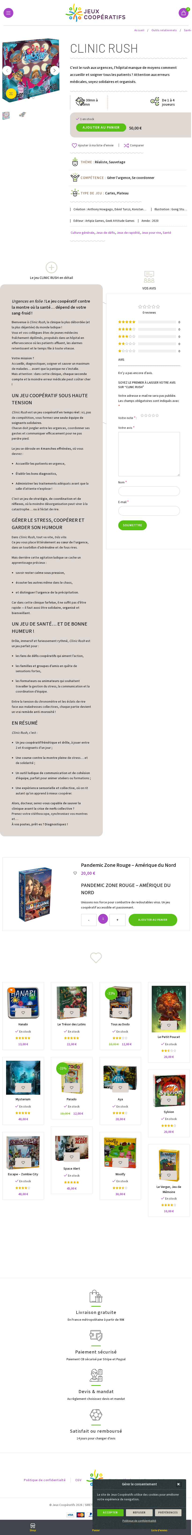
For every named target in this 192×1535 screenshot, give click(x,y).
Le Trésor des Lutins (72, 1024)
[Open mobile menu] (8, 13)
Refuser (139, 1513)
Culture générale (82, 232)
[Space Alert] (72, 1147)
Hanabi (23, 1024)
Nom (122, 482)
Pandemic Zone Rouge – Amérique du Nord (128, 865)
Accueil (139, 30)
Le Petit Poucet (169, 1037)
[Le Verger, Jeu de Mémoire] (169, 1165)
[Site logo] (96, 12)
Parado (72, 1099)
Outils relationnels (164, 30)
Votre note (127, 418)
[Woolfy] (120, 1153)
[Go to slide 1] (28, 97)
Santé (167, 232)
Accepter (110, 1513)
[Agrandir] (11, 93)
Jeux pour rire (151, 232)
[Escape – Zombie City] (23, 1153)
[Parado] (72, 1078)
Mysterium (23, 1099)
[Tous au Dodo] (120, 1003)
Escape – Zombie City (23, 1174)
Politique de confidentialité (139, 1521)
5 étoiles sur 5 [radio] (157, 415)
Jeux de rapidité (128, 232)
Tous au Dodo (120, 1024)
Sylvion (169, 1112)
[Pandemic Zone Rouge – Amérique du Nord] (42, 894)
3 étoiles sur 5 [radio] (149, 415)
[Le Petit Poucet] (169, 1009)
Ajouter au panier (101, 127)
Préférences (168, 1513)
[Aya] (120, 1078)
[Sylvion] (169, 1090)
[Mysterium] (23, 1078)
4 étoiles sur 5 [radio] (153, 415)
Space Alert (71, 1168)
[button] (179, 1484)
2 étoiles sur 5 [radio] (146, 415)
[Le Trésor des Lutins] (72, 1003)
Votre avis (126, 427)
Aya (120, 1099)
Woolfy (120, 1174)
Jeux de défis (105, 232)
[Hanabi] (23, 1003)
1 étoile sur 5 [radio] (142, 415)
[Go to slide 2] (33, 97)
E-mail (123, 502)
